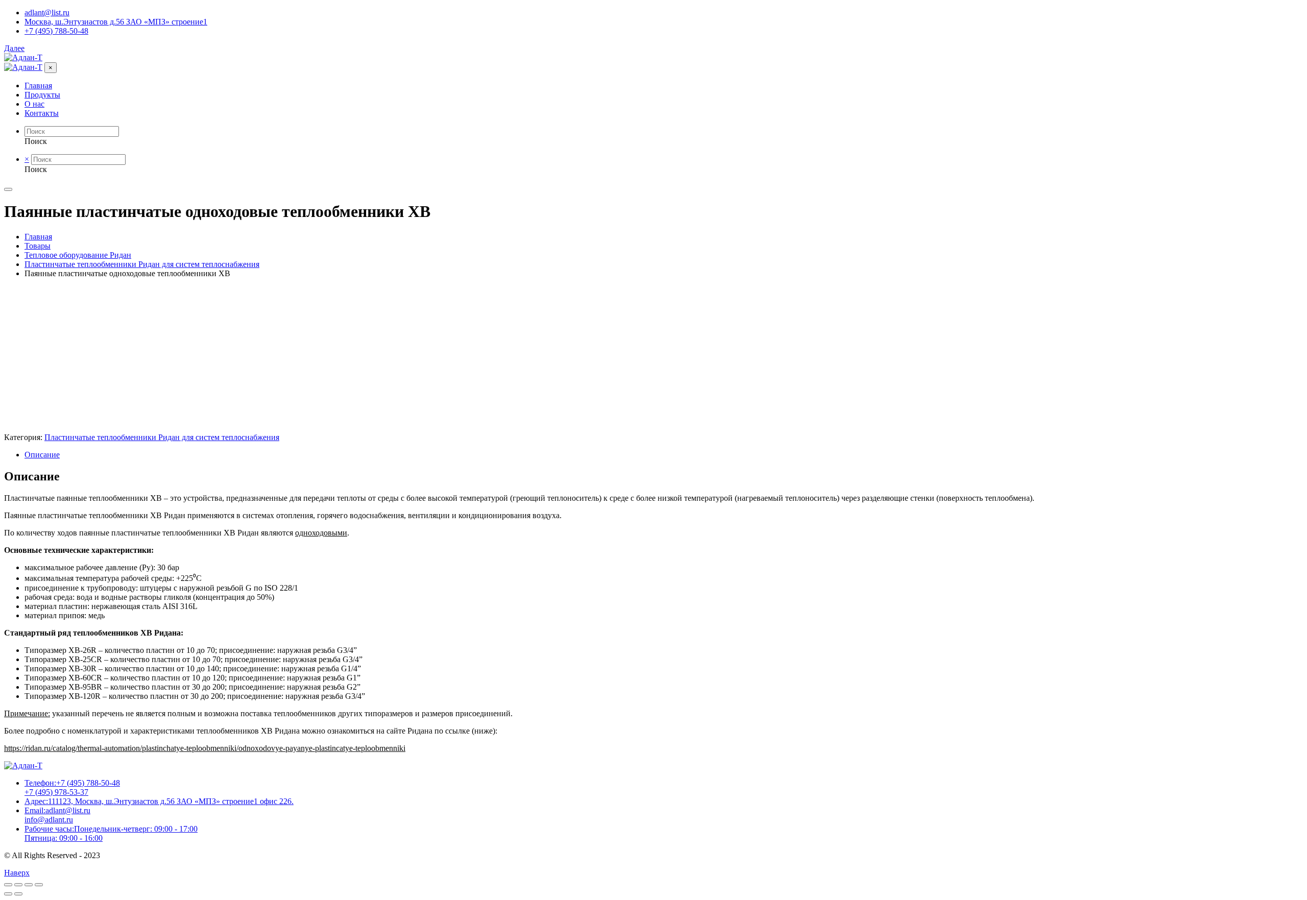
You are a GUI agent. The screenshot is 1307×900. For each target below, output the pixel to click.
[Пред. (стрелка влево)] (8, 893)
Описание (42, 454)
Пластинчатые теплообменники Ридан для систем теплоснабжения (161, 437)
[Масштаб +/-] (39, 884)
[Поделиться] (18, 884)
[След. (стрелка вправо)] (18, 893)
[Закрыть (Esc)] (8, 884)
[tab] (664, 454)
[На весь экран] (29, 884)
